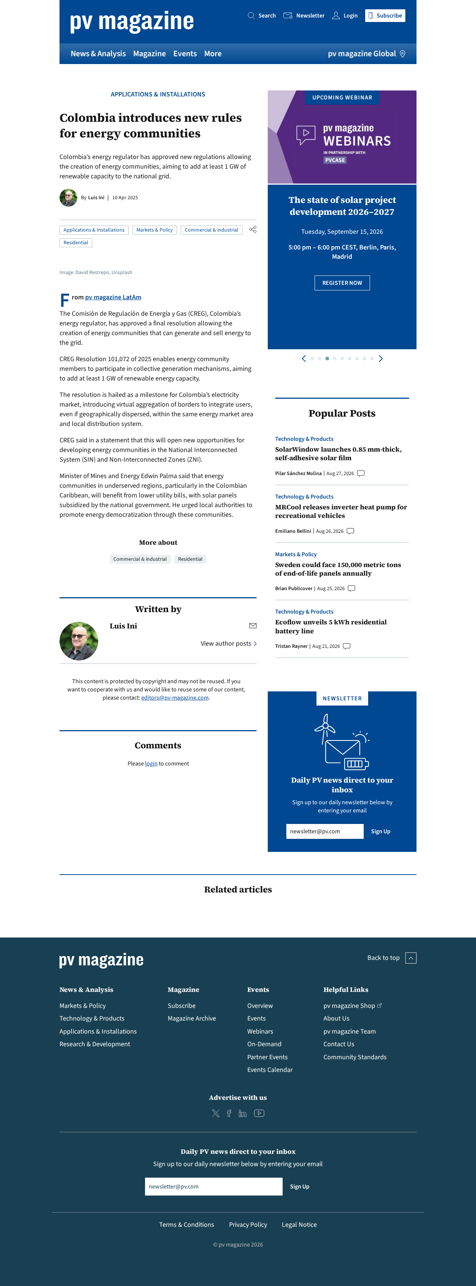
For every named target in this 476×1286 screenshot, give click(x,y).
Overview (260, 1005)
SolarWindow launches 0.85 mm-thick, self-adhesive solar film (338, 453)
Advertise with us (238, 1097)
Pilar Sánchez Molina (298, 473)
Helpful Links (346, 989)
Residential (76, 242)
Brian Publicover (293, 588)
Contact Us (339, 1044)
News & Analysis (98, 54)
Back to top (383, 957)
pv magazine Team (350, 1031)
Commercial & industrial (211, 230)
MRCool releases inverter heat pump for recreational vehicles (341, 511)
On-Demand (264, 1044)
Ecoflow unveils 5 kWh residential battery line (331, 626)
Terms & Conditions (186, 1224)
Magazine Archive (192, 1018)
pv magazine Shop (349, 1006)
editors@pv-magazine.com (175, 698)
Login (351, 16)
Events (185, 54)
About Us (337, 1018)
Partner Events (267, 1057)
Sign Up (380, 831)
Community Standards (355, 1057)
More (213, 54)
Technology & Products (304, 439)
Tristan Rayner (291, 646)
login (151, 764)
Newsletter (310, 16)
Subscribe (182, 1005)
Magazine (149, 54)
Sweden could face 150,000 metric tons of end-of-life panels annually (338, 569)
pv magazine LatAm (113, 297)
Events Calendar (270, 1070)
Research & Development (95, 1044)
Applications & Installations (158, 94)
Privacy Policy (248, 1224)
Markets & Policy (154, 230)
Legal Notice (299, 1224)
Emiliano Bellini (293, 531)
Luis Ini (96, 197)
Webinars (260, 1031)
